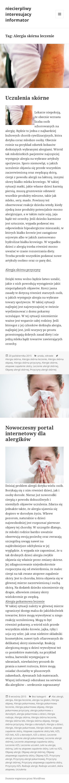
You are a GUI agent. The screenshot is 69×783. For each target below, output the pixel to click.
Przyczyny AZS (13, 766)
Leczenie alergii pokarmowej (28, 738)
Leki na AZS (55, 748)
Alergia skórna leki (15, 720)
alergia (9, 700)
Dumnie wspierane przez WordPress (25, 778)
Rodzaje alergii (30, 766)
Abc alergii (57, 696)
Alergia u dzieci (55, 724)
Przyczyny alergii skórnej (43, 369)
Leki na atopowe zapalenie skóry (31, 748)
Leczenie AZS (12, 745)
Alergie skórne (49, 362)
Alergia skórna (13, 359)
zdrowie (49, 355)
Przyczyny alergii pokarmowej (29, 759)
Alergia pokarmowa (24, 703)
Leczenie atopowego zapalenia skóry (33, 741)
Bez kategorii (39, 696)
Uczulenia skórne (27, 97)
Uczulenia (21, 769)
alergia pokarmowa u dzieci (31, 714)
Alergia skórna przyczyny (22, 270)
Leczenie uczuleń (30, 745)
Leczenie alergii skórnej (45, 366)
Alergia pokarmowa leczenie (25, 601)
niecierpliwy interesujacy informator (18, 14)
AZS (57, 731)
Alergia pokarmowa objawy (29, 707)
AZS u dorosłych (23, 734)
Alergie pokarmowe (24, 727)
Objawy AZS (42, 755)
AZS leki (9, 734)
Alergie (9, 727)
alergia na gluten (41, 700)
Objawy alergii (13, 752)
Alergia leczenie (22, 700)
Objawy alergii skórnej (17, 369)
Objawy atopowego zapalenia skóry (29, 753)
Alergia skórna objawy (38, 720)
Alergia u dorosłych (35, 724)
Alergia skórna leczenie (34, 359)
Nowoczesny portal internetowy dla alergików (29, 433)
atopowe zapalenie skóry (18, 366)
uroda (40, 355)
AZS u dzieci (39, 734)
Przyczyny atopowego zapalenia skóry (42, 762)
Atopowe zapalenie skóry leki (38, 731)
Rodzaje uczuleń (47, 766)
